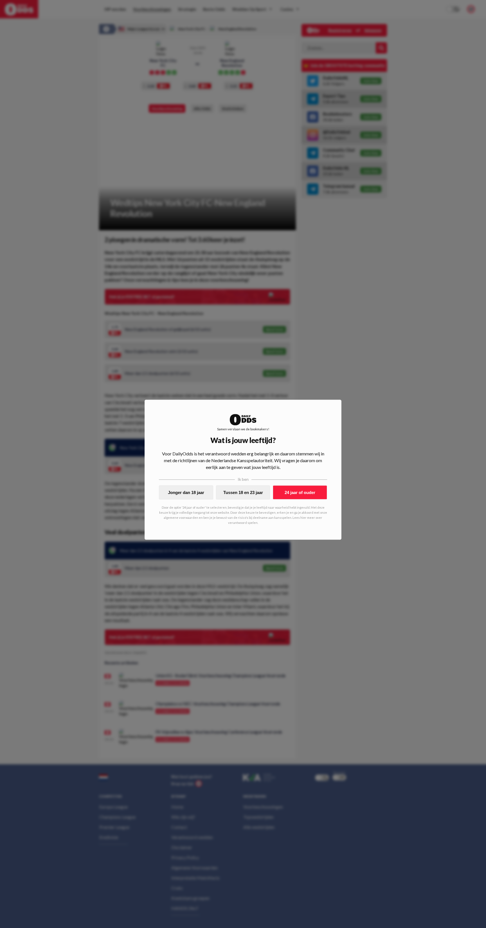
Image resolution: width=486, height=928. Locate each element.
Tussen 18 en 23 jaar (243, 492)
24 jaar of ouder (300, 492)
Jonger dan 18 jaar (186, 492)
